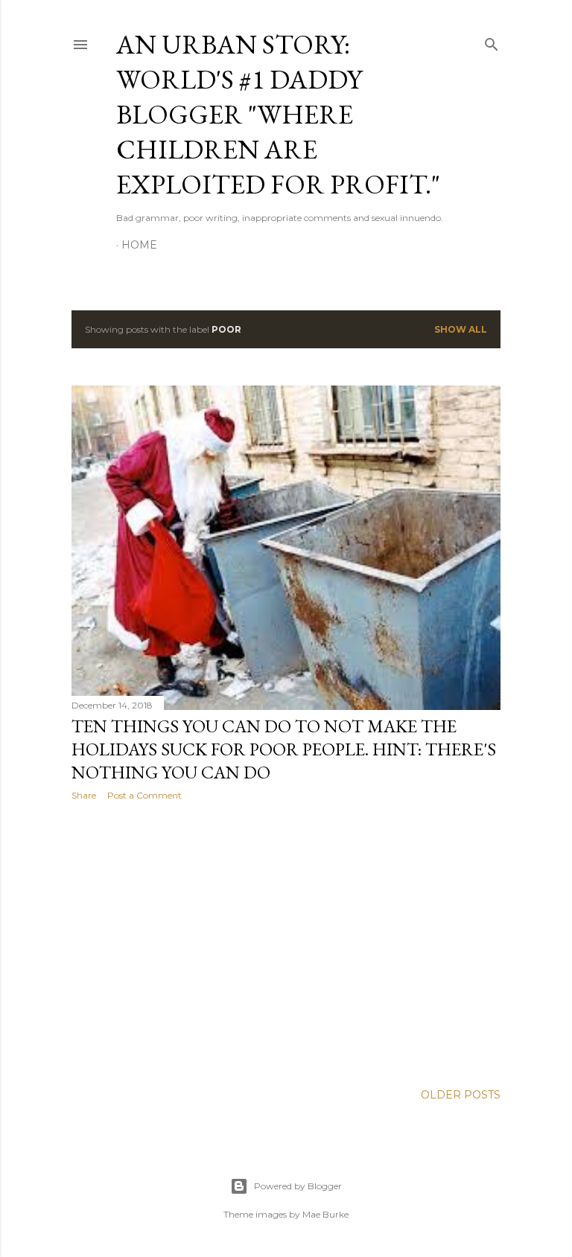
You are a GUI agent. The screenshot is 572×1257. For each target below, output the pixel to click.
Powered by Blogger (298, 1186)
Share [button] (84, 795)
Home (139, 245)
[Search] (491, 41)
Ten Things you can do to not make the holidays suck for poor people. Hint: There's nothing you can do (284, 749)
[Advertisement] (286, 942)
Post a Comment (144, 795)
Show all (460, 329)
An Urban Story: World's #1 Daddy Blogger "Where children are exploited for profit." (278, 114)
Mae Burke (325, 1214)
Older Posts (460, 1094)
